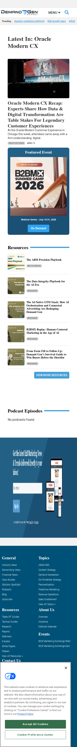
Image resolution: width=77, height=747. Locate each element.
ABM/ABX (43, 565)
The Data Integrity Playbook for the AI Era (45, 283)
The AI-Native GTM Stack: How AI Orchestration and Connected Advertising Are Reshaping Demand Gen (47, 307)
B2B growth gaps (57, 21)
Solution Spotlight (11, 584)
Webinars (32, 291)
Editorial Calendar (47, 626)
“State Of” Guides (10, 617)
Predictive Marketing (48, 589)
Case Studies (8, 580)
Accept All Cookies (35, 724)
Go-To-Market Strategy (49, 580)
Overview (43, 617)
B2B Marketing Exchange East (54, 646)
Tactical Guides (10, 622)
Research (6, 626)
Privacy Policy (25, 713)
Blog (4, 594)
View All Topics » (46, 604)
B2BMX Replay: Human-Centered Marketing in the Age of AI (47, 331)
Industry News (16, 143)
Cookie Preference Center (35, 734)
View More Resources (51, 375)
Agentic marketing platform (29, 21)
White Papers (34, 266)
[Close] (66, 668)
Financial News (10, 575)
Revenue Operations (48, 594)
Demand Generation (48, 575)
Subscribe (7, 599)
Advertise (43, 622)
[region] (35, 704)
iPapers (5, 651)
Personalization (46, 584)
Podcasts (6, 589)
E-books (6, 641)
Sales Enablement (47, 599)
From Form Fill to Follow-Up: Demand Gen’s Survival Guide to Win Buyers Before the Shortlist (46, 354)
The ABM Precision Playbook (44, 260)
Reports (6, 631)
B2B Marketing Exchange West (54, 641)
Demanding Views (11, 570)
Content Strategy (47, 570)
